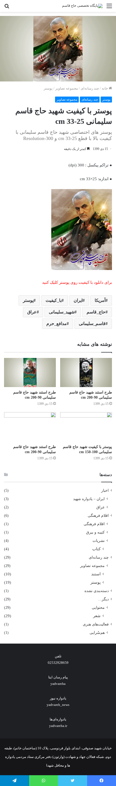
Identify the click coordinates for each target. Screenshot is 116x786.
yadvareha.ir (58, 726)
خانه (105, 88)
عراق (32, 312)
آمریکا (100, 300)
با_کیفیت (54, 300)
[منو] (109, 8)
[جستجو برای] (6, 8)
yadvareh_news (58, 705)
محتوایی (98, 607)
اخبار (105, 490)
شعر (97, 616)
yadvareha (58, 684)
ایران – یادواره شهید (89, 499)
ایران (78, 300)
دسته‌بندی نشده (96, 591)
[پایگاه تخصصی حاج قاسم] (82, 6)
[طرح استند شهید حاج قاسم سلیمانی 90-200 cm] (86, 372)
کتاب (96, 549)
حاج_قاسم (96, 312)
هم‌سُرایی (97, 632)
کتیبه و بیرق (95, 532)
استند (96, 574)
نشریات (99, 540)
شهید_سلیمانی (61, 312)
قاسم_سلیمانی (92, 323)
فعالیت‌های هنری (96, 624)
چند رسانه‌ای (90, 88)
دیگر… (103, 599)
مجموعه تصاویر (66, 88)
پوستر (48, 88)
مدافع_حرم (56, 323)
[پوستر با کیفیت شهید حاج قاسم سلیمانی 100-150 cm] (86, 426)
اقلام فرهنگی (98, 516)
